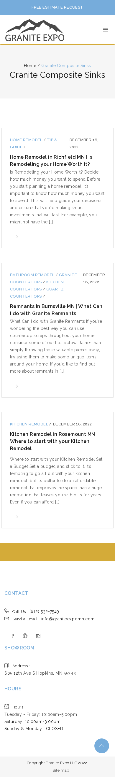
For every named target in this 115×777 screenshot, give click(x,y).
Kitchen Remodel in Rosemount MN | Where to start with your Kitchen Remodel (54, 441)
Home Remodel (26, 140)
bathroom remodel (32, 275)
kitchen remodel (29, 424)
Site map (60, 770)
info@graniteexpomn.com (53, 618)
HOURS (13, 689)
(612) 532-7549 (35, 611)
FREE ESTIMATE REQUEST (57, 7)
